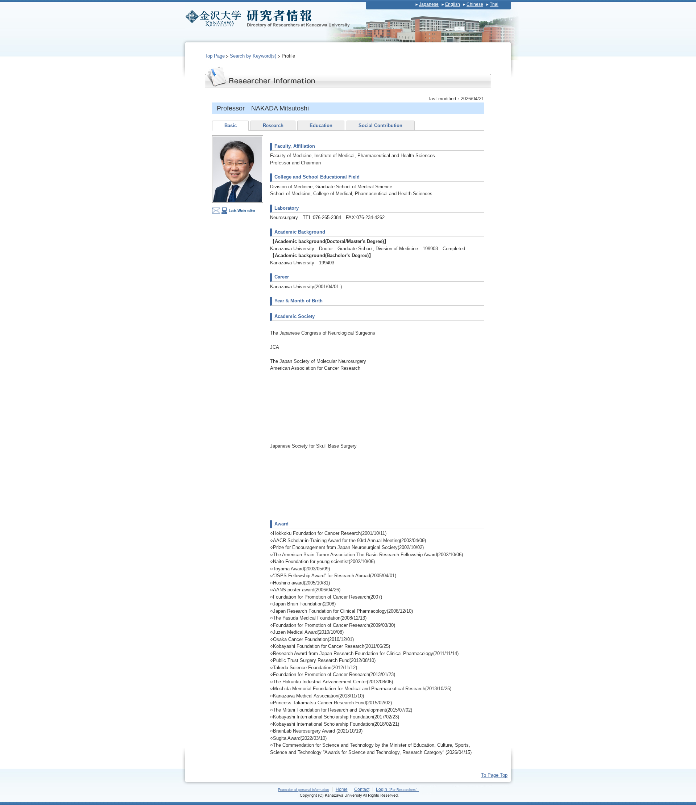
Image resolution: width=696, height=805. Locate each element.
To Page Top (494, 775)
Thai (494, 4)
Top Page (215, 56)
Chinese (475, 4)
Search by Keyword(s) (253, 56)
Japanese (429, 4)
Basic (230, 125)
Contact (361, 789)
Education (321, 125)
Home (342, 789)
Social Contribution (380, 125)
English (452, 4)
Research (273, 125)
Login (397, 789)
